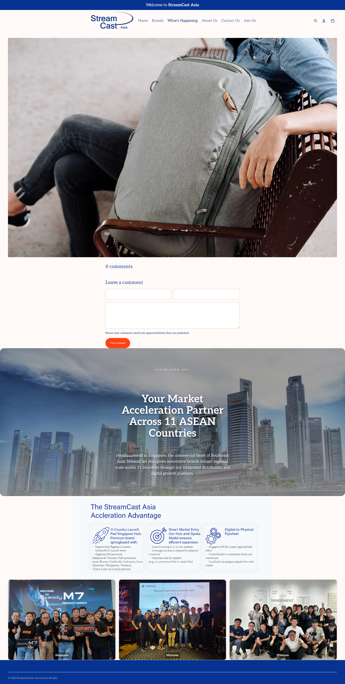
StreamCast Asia (25, 678)
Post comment (117, 343)
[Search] (315, 20)
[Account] (323, 20)
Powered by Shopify (46, 678)
